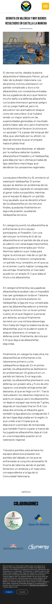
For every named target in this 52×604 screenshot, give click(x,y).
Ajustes (22, 592)
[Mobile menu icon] (45, 6)
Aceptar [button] (9, 592)
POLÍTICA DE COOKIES (38, 585)
